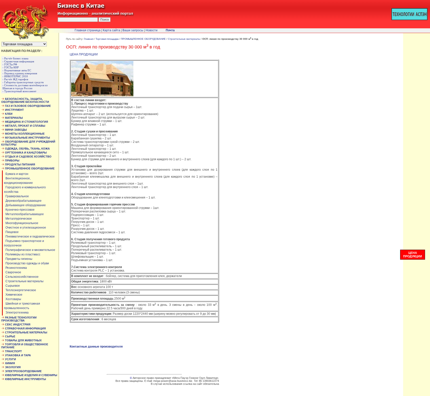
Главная (88, 39)
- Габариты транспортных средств (23, 82)
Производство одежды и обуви (26, 263)
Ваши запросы (132, 30)
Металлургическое (18, 218)
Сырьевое (12, 285)
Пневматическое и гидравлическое (29, 236)
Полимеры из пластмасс (22, 254)
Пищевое (11, 232)
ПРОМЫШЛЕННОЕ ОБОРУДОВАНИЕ (143, 39)
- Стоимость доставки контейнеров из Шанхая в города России (25, 87)
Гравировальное (16, 196)
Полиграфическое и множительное (29, 250)
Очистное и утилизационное (25, 227)
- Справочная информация (18, 61)
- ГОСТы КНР (10, 67)
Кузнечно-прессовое (19, 209)
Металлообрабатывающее (24, 214)
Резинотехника (15, 268)
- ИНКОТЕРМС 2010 (15, 76)
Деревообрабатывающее (23, 200)
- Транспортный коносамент (19, 91)
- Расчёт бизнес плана (15, 58)
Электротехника (16, 312)
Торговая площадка (107, 39)
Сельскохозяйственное (21, 276)
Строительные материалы (24, 281)
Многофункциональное (21, 223)
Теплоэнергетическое (20, 290)
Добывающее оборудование (25, 205)
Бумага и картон (16, 174)
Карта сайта (111, 30)
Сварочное (12, 272)
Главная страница (88, 30)
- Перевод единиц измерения (19, 73)
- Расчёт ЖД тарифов (15, 79)
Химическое (13, 294)
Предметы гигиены (18, 259)
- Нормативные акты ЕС (16, 70)
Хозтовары (12, 299)
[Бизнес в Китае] (24, 38)
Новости (152, 30)
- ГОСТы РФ (9, 64)
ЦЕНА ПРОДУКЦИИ (84, 54)
